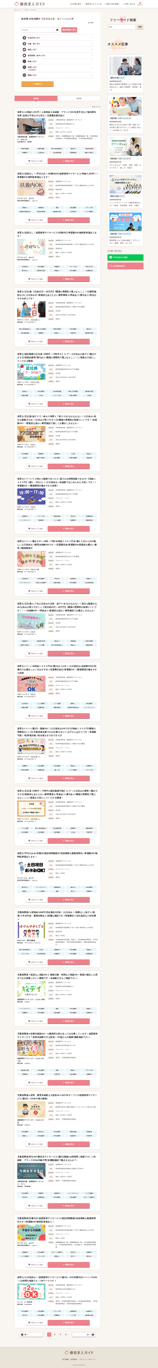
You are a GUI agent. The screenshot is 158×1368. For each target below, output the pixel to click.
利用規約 (74, 1359)
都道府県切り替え (69, 30)
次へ (89, 1334)
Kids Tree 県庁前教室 (26, 940)
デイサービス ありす (25, 198)
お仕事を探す (76, 4)
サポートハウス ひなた (26, 444)
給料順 (79, 98)
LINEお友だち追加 (120, 257)
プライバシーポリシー (87, 1359)
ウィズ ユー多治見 (24, 1302)
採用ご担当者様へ (113, 4)
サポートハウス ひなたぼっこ (29, 320)
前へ (26, 1334)
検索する (38, 84)
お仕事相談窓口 (119, 266)
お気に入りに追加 (36, 161)
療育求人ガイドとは (94, 4)
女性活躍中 (33, 10)
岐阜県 (26, 10)
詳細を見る (69, 161)
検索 (140, 27)
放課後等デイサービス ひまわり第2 (31, 999)
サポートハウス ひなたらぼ (28, 382)
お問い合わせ (129, 4)
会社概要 (65, 1359)
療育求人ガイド (19, 10)
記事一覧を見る (115, 251)
